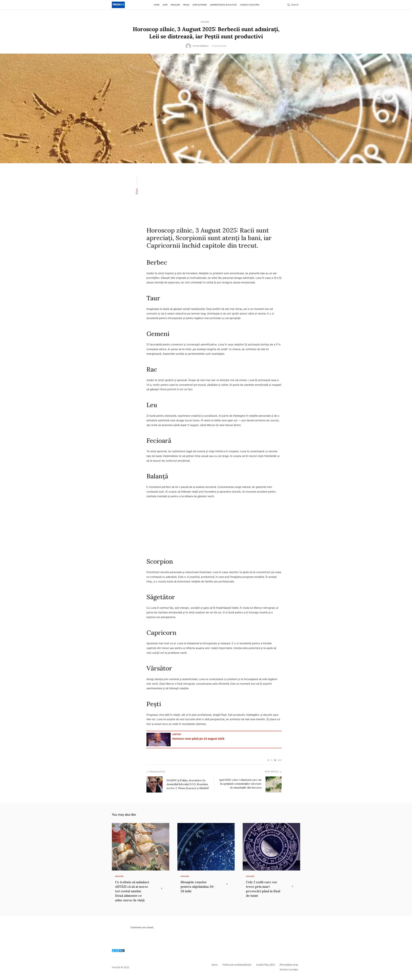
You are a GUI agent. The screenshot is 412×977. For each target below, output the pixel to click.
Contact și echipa (249, 5)
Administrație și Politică (223, 5)
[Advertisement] (214, 194)
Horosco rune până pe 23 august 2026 (198, 738)
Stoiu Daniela (201, 46)
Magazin (175, 5)
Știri (165, 5)
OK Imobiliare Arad (289, 964)
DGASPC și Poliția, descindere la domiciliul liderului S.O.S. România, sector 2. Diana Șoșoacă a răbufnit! (188, 784)
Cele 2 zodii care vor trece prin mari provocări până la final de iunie (263, 889)
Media (186, 5)
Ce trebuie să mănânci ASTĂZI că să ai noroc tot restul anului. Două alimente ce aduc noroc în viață (132, 891)
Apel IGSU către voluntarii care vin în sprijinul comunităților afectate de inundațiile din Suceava (240, 783)
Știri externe (200, 5)
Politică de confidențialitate (237, 964)
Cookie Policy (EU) (265, 964)
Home (157, 5)
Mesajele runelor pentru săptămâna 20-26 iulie (198, 886)
